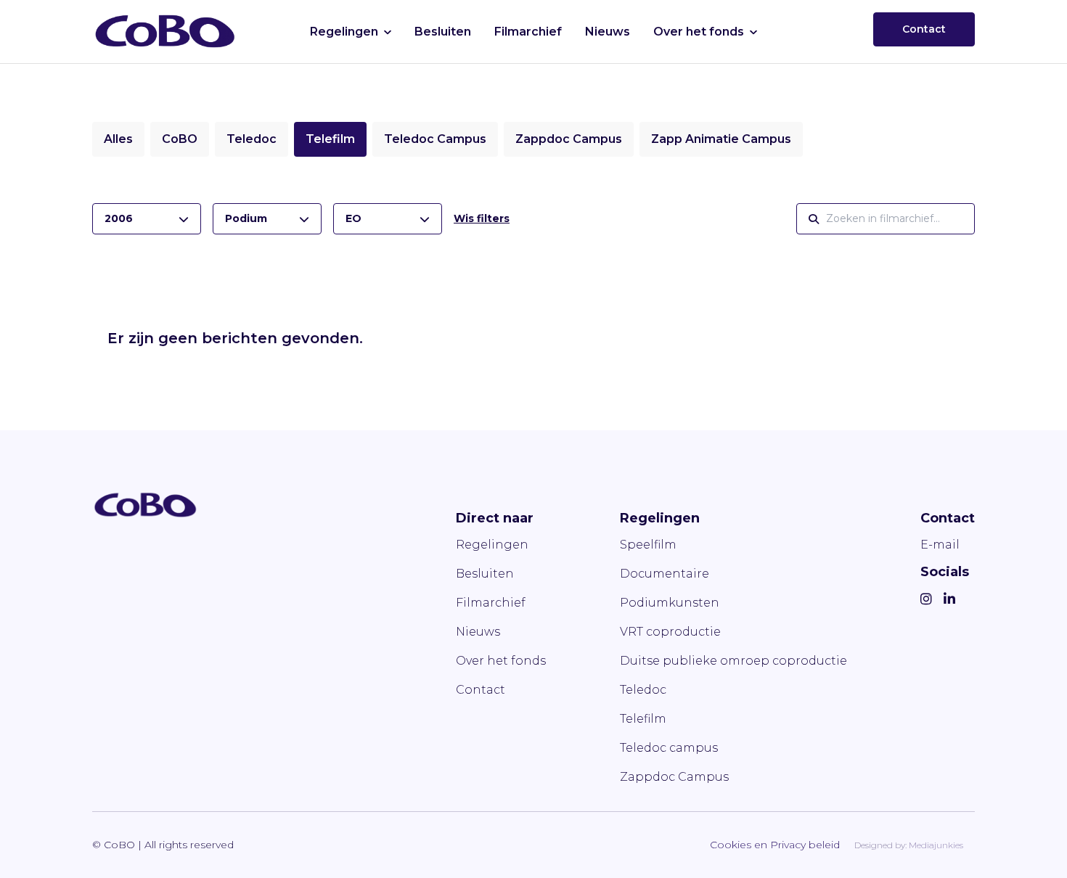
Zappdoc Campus (568, 139)
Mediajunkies (936, 845)
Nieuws (607, 31)
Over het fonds (698, 31)
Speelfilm (648, 544)
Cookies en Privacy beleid (775, 844)
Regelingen (344, 31)
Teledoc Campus (435, 139)
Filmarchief (528, 31)
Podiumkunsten (669, 603)
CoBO (179, 139)
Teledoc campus (669, 748)
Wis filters (482, 218)
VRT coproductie (670, 632)
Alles (118, 139)
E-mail (940, 544)
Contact (924, 29)
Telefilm (330, 139)
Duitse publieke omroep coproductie (733, 661)
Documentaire (664, 573)
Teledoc (251, 139)
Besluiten (442, 31)
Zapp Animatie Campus (721, 139)
